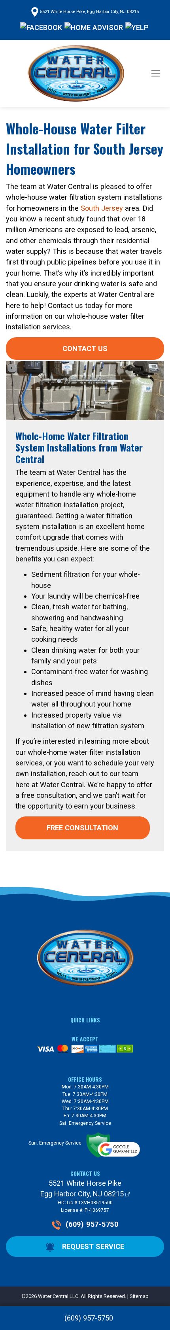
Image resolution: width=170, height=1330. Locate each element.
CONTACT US (85, 348)
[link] (85, 1318)
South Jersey (102, 208)
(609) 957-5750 (92, 1224)
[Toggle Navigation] (155, 73)
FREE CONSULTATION (82, 828)
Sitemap (139, 1296)
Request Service (92, 1246)
